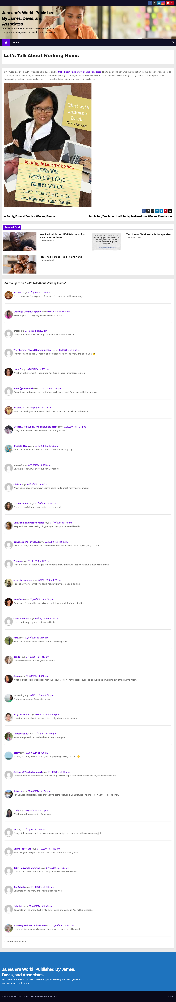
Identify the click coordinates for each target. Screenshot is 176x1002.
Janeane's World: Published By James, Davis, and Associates (28, 18)
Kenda (17, 656)
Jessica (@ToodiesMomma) (28, 772)
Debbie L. (18, 906)
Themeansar (51, 996)
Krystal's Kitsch (21, 446)
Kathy (16, 810)
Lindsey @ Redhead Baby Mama (30, 925)
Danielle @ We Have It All (26, 541)
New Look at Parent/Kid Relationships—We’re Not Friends (62, 236)
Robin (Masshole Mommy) (27, 868)
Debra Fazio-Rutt (22, 848)
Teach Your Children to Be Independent (149, 234)
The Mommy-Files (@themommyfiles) (33, 350)
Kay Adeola (19, 887)
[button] (173, 42)
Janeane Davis (47, 240)
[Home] (6, 42)
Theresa (18, 561)
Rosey (17, 752)
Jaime (17, 676)
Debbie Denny (21, 733)
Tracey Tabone (21, 503)
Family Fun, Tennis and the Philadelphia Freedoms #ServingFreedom (129, 216)
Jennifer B (19, 599)
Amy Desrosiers (21, 714)
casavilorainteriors (23, 580)
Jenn (16, 637)
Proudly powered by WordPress (15, 996)
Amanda (18, 292)
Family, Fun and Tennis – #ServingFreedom (31, 216)
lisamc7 (17, 369)
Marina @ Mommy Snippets (27, 311)
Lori (15, 829)
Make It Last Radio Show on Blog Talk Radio (79, 71)
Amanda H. (19, 407)
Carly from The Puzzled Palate (29, 522)
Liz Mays (18, 791)
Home (16, 42)
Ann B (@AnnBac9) (23, 388)
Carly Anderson (21, 618)
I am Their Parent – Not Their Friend (61, 256)
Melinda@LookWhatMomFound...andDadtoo (36, 426)
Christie (17, 484)
